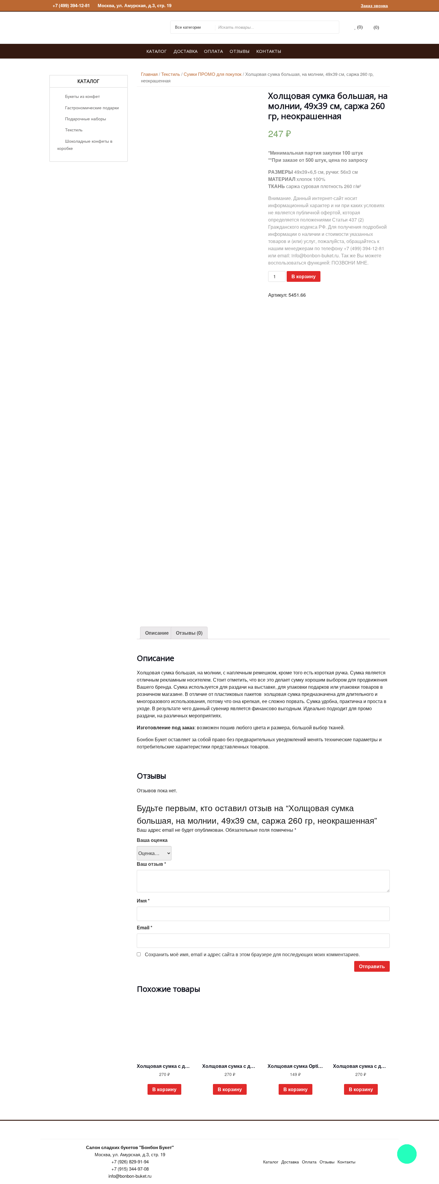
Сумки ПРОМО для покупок (213, 74)
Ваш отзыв (151, 863)
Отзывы (240, 51)
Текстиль (73, 130)
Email (144, 927)
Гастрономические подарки (92, 107)
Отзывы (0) (189, 632)
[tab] (157, 633)
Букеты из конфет (82, 96)
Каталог (156, 51)
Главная (149, 74)
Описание (157, 632)
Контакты (268, 51)
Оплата (213, 51)
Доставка (185, 51)
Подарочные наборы (85, 119)
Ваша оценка (152, 840)
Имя (143, 900)
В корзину (303, 276)
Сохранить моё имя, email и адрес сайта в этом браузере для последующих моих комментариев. (252, 954)
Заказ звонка (374, 5)
